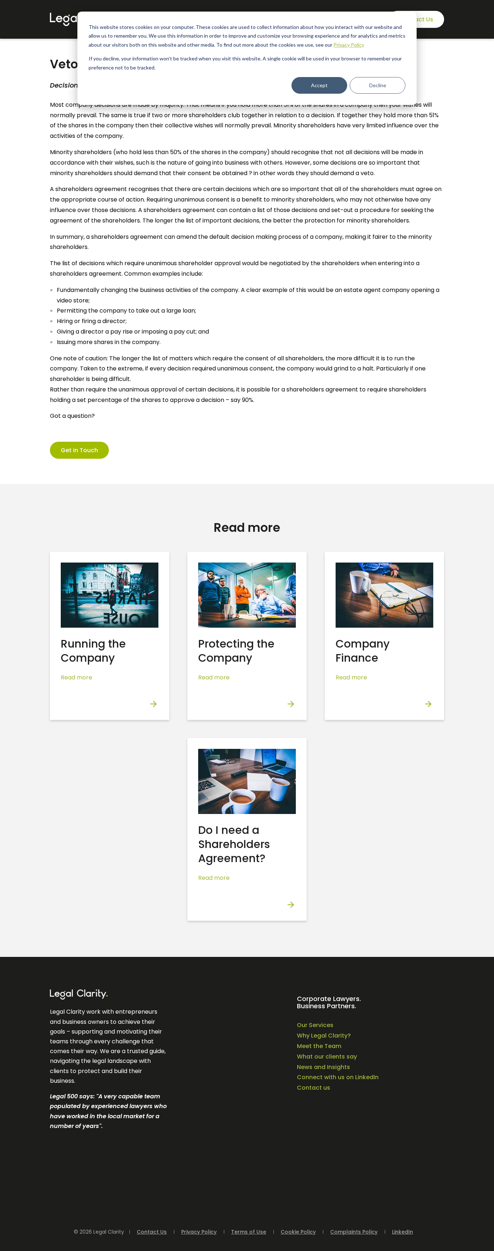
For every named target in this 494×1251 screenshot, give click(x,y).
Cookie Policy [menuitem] (298, 1231)
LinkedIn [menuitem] (402, 1231)
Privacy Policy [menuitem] (199, 1231)
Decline (377, 85)
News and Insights (323, 1067)
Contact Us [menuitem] (152, 1231)
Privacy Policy (348, 45)
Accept (319, 85)
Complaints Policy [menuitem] (354, 1231)
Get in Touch (79, 450)
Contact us (313, 1088)
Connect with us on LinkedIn (338, 1077)
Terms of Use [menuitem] (248, 1231)
